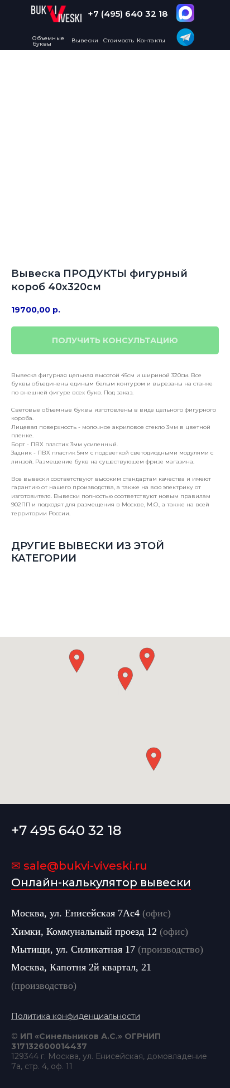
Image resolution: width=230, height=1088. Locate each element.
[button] (125, 678)
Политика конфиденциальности (75, 1016)
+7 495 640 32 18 (66, 830)
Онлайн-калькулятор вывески (101, 882)
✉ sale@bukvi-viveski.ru (79, 865)
